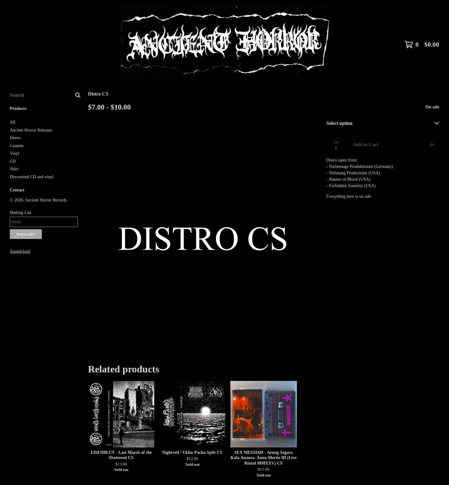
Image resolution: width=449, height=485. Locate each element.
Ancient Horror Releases (31, 130)
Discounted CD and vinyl (31, 177)
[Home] (224, 44)
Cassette (17, 145)
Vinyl (14, 153)
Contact (17, 190)
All (12, 122)
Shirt (14, 169)
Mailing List (20, 212)
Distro (15, 138)
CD (13, 161)
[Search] (78, 95)
